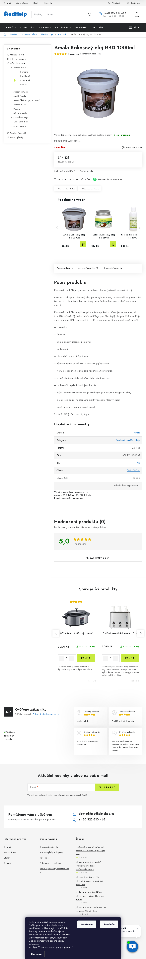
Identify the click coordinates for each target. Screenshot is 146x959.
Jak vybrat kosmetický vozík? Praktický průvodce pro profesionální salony (88, 866)
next (140, 633)
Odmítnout (87, 924)
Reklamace (44, 857)
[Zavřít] (137, 928)
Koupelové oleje (21, 117)
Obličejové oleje (21, 121)
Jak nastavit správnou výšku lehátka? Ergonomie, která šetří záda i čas (90, 881)
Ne (138, 463)
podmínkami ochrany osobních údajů (70, 795)
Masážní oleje (20, 67)
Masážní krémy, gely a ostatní (26, 100)
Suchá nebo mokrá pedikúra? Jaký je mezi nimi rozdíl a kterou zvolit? (90, 896)
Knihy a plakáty (16, 137)
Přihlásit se (107, 787)
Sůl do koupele (20, 113)
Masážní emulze (21, 91)
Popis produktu (63, 268)
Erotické (24, 84)
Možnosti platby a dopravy (51, 852)
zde (47, 937)
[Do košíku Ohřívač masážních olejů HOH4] (130, 658)
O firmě (7, 3)
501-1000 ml (133, 470)
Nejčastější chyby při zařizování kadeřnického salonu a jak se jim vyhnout (90, 851)
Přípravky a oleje (17, 63)
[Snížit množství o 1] (61, 658)
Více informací (122, 135)
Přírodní (24, 71)
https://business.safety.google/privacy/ (52, 947)
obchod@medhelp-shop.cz (96, 814)
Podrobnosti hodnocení (90, 53)
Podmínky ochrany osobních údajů (54, 870)
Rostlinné (25, 80)
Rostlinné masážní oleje (128, 440)
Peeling (17, 108)
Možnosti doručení (134, 147)
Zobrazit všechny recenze (46, 714)
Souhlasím (109, 924)
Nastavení (36, 954)
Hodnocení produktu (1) (87, 268)
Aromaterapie (20, 126)
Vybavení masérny (18, 59)
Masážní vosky (20, 96)
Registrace (135, 3)
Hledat (90, 14)
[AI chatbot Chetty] (132, 947)
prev (55, 633)
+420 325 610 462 (114, 13)
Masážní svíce (20, 104)
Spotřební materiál (18, 133)
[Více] (134, 27)
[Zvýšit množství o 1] (71, 658)
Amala (90, 171)
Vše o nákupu (22, 3)
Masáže (15, 48)
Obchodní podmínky (49, 847)
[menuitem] (11, 27)
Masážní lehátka (17, 54)
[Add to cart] (83, 244)
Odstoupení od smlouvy (50, 863)
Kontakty (48, 3)
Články (36, 3)
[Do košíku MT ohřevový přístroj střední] (86, 658)
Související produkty (113, 268)
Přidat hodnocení (98, 557)
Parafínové (25, 76)
